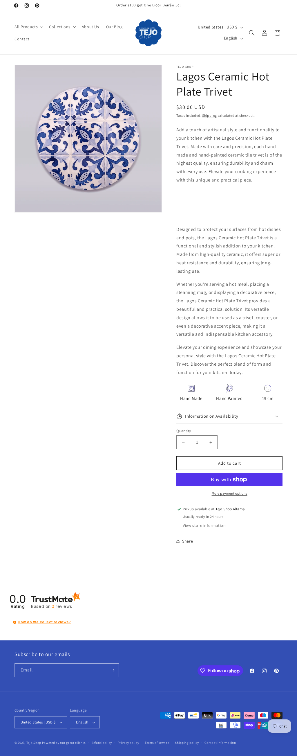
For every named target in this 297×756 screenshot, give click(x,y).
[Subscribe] (112, 670)
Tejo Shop (33, 743)
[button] (28, 27)
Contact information (220, 743)
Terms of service (157, 743)
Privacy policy (128, 743)
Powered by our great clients (64, 743)
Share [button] (187, 541)
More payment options (229, 493)
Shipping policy (187, 743)
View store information (204, 525)
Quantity (183, 430)
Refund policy (101, 743)
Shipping (209, 115)
